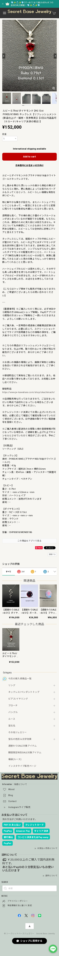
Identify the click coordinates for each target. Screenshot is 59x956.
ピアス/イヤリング (18, 699)
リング (11, 685)
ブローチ (13, 705)
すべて (8, 572)
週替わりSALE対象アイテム (22, 746)
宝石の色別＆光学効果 (19, 739)
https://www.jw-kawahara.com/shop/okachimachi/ (28, 392)
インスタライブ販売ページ (22, 766)
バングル (13, 712)
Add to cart (29, 156)
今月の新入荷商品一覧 (19, 678)
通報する (52, 554)
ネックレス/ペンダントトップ (23, 692)
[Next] (55, 56)
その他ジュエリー (17, 732)
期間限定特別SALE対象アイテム (24, 752)
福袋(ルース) (14, 759)
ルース (11, 719)
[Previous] (3, 56)
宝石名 (11, 725)
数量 (4, 134)
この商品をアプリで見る (29, 541)
